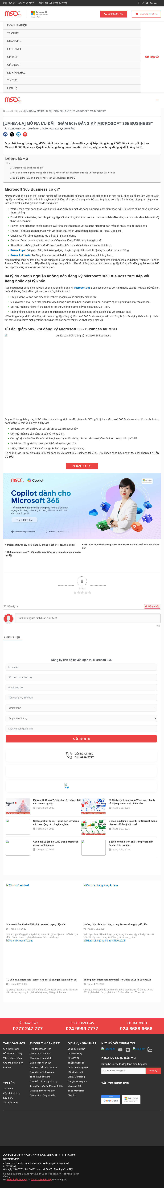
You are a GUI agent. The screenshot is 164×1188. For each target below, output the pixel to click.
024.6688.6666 (136, 1028)
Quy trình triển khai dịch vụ (43, 1067)
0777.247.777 (28, 1028)
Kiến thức (8, 1098)
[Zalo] (159, 3)
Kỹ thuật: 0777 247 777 (54, 3)
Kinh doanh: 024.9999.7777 (18, 3)
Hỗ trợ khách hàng (12, 1053)
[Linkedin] (155, 3)
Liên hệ (7, 1067)
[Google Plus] (151, 3)
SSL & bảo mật (75, 1072)
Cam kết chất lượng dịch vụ (43, 1081)
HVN (43, 1155)
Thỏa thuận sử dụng (40, 1076)
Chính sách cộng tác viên (42, 1095)
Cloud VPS (73, 1058)
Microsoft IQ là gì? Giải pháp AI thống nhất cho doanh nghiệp (41, 544)
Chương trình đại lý (13, 1062)
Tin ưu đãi (8, 1088)
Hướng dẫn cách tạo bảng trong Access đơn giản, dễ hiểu (116, 924)
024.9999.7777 (82, 1028)
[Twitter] (147, 3)
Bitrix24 (71, 1095)
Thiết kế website (76, 1062)
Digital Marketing (76, 1076)
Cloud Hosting (75, 1053)
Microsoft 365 (75, 1086)
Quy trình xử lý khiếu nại (42, 1072)
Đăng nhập (153, 606)
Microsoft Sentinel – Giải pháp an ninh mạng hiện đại (36, 924)
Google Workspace (77, 1081)
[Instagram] (143, 3)
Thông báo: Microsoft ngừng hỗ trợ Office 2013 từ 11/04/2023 (117, 979)
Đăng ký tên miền (76, 1048)
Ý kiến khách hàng (12, 1058)
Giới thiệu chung (11, 1048)
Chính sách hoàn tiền (40, 1062)
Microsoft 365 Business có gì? (27, 167)
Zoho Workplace (76, 1090)
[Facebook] (138, 3)
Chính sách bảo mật (40, 1053)
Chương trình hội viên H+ (42, 1090)
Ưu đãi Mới (16, 111)
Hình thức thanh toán (40, 1048)
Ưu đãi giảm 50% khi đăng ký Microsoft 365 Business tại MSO (43, 178)
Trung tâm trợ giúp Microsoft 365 (46, 1086)
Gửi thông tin (81, 738)
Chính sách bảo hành (41, 1058)
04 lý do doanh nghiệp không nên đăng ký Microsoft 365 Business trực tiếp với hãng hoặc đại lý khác (63, 172)
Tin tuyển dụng (10, 1102)
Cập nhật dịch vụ (11, 1093)
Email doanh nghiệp (78, 1067)
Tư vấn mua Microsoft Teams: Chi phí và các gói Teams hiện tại (41, 979)
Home (6, 111)
